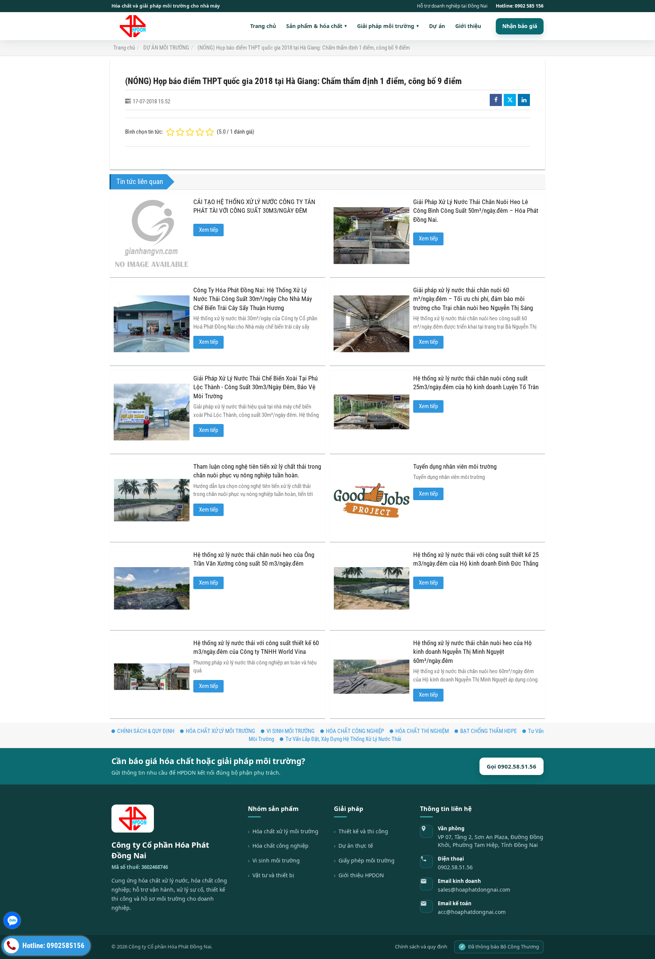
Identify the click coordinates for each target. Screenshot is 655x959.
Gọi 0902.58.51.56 (511, 766)
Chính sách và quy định (421, 946)
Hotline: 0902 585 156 (520, 6)
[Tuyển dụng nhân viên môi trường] (371, 500)
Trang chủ (263, 26)
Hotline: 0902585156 (53, 946)
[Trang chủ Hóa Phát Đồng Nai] (135, 26)
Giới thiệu (468, 26)
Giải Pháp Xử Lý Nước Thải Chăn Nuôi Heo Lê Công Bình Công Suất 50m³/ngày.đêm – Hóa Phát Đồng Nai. (475, 210)
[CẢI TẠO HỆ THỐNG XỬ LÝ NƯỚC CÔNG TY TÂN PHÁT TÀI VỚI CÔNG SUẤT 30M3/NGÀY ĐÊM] (152, 235)
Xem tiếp (208, 229)
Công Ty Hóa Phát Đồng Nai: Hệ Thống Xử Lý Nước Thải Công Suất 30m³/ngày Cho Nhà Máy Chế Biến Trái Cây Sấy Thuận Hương (252, 299)
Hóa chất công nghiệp (280, 845)
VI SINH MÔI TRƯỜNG (290, 731)
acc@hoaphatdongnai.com (472, 911)
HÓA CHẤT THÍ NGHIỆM (422, 731)
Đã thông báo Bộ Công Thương (500, 946)
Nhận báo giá (519, 26)
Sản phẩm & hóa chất (316, 26)
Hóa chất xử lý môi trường (285, 831)
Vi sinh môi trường (276, 860)
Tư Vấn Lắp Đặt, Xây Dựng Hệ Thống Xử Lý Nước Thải (343, 739)
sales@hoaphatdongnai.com (474, 889)
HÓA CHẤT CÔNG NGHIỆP (355, 731)
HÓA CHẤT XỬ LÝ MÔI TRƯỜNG (220, 731)
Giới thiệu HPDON (361, 875)
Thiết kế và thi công (363, 831)
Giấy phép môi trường (366, 860)
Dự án (437, 26)
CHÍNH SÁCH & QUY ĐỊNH (145, 731)
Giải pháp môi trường (388, 26)
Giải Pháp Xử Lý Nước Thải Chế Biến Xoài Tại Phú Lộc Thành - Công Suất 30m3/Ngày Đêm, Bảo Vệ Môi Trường (255, 387)
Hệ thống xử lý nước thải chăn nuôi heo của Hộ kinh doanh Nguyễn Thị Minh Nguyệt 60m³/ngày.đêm (472, 651)
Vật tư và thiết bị (273, 875)
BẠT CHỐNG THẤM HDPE (488, 731)
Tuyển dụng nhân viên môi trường (455, 466)
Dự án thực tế (355, 845)
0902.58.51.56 (455, 867)
